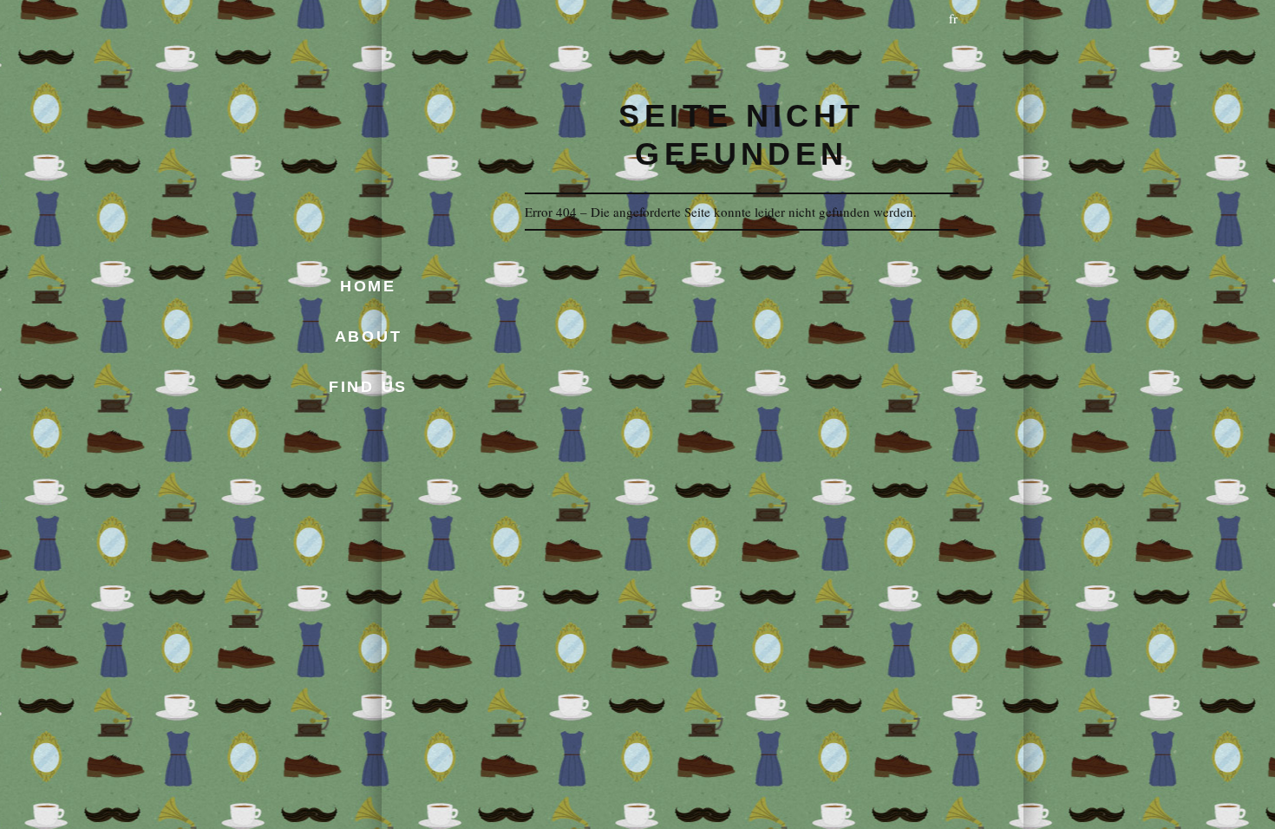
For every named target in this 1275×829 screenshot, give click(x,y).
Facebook (397, 429)
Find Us (368, 386)
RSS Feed (428, 429)
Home (368, 286)
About (368, 336)
